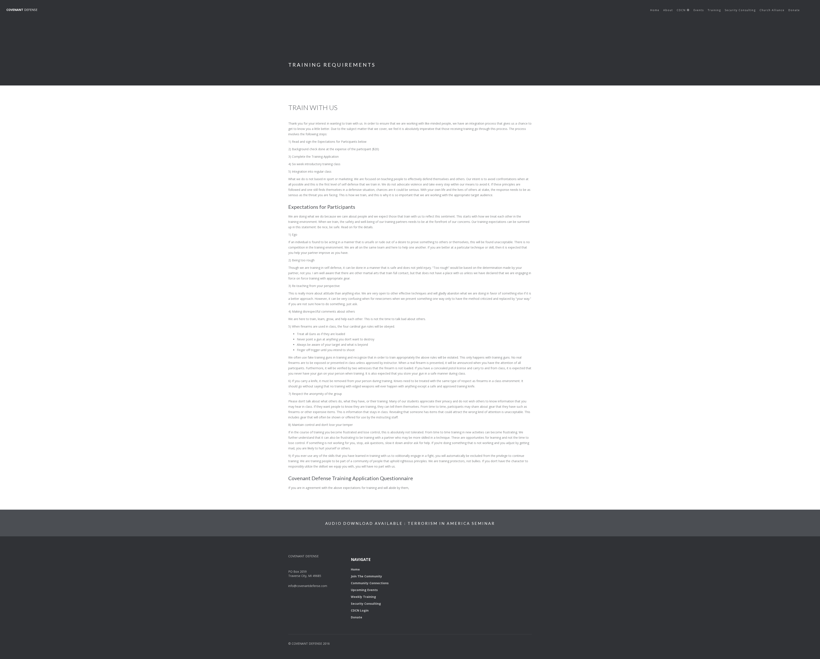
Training (714, 10)
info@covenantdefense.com (307, 586)
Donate (794, 10)
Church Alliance (772, 10)
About (668, 10)
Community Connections (370, 583)
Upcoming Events (364, 590)
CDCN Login (360, 610)
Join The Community (366, 576)
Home (654, 10)
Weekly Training (363, 597)
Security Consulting (740, 10)
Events (699, 10)
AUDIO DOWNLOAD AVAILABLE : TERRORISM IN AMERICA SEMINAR (410, 523)
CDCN (682, 10)
